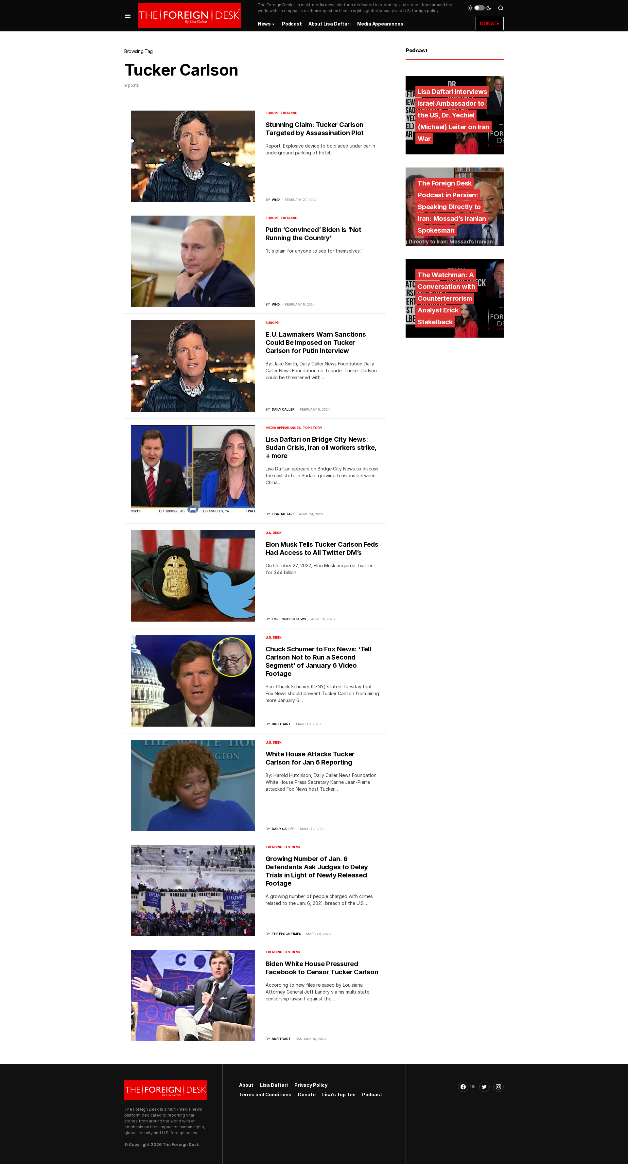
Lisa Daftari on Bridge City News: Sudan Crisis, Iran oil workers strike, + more (321, 447)
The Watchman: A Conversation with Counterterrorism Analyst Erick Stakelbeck (446, 298)
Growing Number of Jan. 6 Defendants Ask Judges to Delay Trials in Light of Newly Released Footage (317, 871)
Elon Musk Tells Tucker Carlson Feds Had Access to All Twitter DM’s (322, 548)
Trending (289, 113)
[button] (127, 15)
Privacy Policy (310, 1085)
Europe (272, 113)
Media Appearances (283, 428)
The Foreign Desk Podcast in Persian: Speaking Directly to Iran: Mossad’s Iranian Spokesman (452, 206)
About (246, 1085)
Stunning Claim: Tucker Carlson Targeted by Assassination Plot (315, 129)
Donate (307, 1094)
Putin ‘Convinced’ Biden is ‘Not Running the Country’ (313, 234)
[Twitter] (484, 1086)
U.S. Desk (274, 533)
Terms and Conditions (265, 1094)
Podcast (372, 1094)
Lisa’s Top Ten (339, 1094)
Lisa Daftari (274, 1085)
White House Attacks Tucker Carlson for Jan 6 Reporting (310, 758)
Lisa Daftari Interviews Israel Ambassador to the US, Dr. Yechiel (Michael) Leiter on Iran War (453, 115)
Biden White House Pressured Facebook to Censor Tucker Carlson (322, 968)
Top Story (312, 428)
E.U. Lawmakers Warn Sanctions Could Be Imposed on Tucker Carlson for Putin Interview (316, 342)
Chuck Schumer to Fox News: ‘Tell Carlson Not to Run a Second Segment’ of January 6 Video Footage (318, 661)
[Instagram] (498, 1086)
